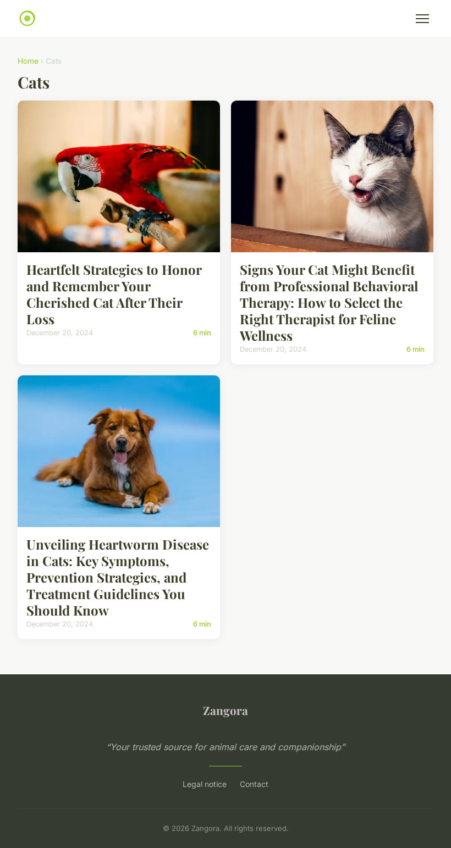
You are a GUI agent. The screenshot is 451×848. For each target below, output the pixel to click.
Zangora (225, 710)
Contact (254, 784)
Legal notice (205, 784)
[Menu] (422, 18)
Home (28, 61)
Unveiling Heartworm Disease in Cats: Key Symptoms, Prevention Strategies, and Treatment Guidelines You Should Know (117, 577)
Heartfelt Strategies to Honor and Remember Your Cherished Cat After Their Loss (113, 294)
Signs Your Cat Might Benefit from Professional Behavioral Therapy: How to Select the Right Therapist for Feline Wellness (329, 302)
